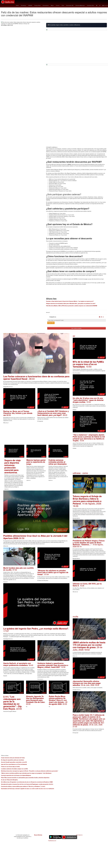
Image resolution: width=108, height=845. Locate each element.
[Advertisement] (36, 434)
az (74, 335)
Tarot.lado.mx (79, 835)
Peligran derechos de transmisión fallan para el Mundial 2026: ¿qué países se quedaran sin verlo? (70, 303)
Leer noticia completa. (76, 328)
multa (75, 616)
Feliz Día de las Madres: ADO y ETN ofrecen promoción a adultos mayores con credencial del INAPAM (71, 305)
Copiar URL (51, 323)
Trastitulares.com (52, 840)
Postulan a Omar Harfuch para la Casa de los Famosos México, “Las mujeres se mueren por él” (70, 301)
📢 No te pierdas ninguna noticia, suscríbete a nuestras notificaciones (64, 24)
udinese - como (80, 473)
